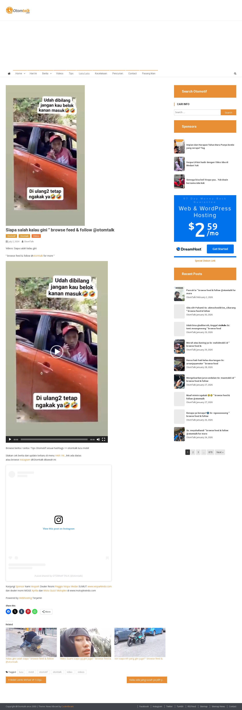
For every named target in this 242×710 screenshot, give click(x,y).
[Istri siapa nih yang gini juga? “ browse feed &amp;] (139, 642)
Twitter (169, 706)
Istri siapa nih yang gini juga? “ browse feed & (138, 658)
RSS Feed (192, 706)
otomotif (43, 671)
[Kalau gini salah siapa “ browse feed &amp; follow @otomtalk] (31, 642)
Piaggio (59, 586)
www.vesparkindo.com (100, 586)
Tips (71, 73)
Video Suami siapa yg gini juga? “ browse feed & (85, 658)
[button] (56, 351)
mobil (31, 671)
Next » (219, 452)
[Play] (10, 439)
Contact (132, 73)
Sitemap (204, 706)
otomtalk (38, 255)
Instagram (157, 706)
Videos (59, 73)
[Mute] (98, 439)
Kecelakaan (101, 73)
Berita (45, 73)
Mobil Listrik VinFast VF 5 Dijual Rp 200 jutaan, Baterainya (28, 679)
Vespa (67, 586)
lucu (21, 671)
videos (81, 671)
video (69, 671)
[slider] (54, 439)
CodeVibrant (67, 706)
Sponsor (20, 586)
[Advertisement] (121, 45)
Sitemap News (218, 706)
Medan (74, 586)
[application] (57, 352)
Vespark (35, 586)
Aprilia (35, 590)
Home (18, 73)
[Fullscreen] (103, 439)
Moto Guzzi (49, 590)
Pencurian (117, 73)
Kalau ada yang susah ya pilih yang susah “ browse (148, 679)
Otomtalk (24, 236)
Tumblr (180, 706)
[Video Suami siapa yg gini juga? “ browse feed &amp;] (85, 642)
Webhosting (25, 597)
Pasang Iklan (148, 73)
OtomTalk (29, 241)
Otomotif (11, 236)
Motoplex (61, 590)
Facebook (144, 706)
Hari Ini (33, 73)
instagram (25, 459)
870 (211, 452)
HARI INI (59, 455)
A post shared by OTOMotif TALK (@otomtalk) (59, 575)
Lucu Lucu (84, 73)
